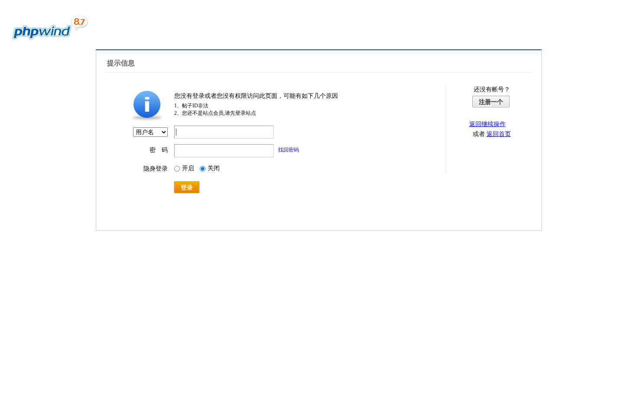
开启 (188, 168)
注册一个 (491, 101)
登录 (187, 187)
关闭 (214, 168)
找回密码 (288, 150)
